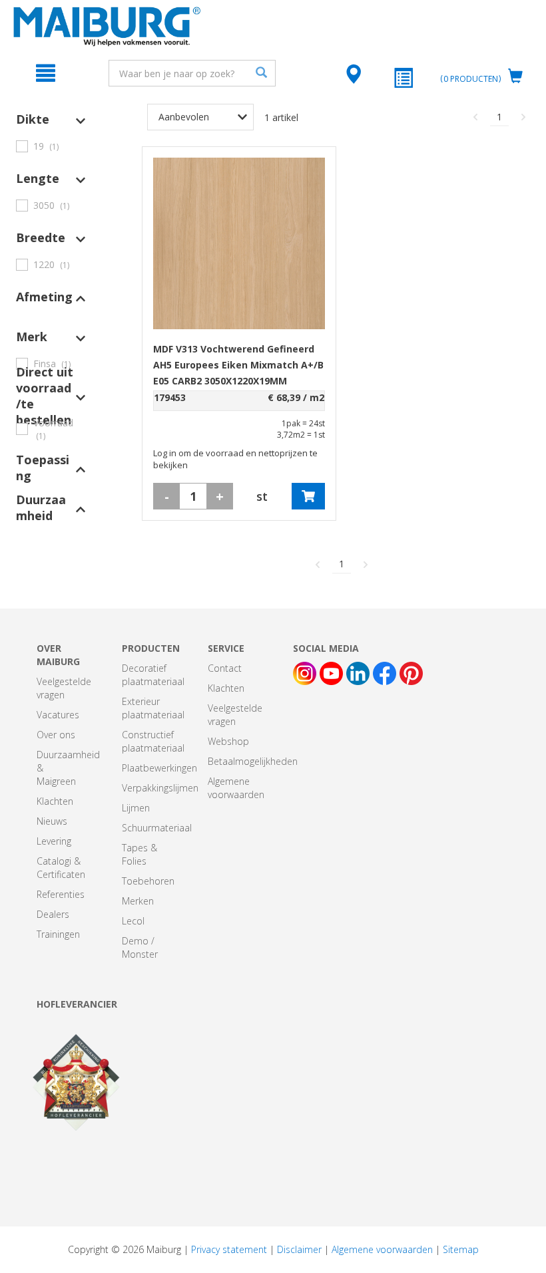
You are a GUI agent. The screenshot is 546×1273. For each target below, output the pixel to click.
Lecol (133, 921)
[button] (51, 119)
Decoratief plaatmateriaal (153, 675)
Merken (138, 901)
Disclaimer (299, 1249)
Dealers (53, 914)
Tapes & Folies (139, 854)
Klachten (55, 801)
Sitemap (461, 1249)
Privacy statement (229, 1249)
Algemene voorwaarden (236, 788)
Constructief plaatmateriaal (153, 741)
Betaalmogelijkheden (253, 761)
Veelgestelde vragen (64, 688)
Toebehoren (148, 881)
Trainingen (58, 934)
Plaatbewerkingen (159, 768)
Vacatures (58, 714)
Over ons (56, 734)
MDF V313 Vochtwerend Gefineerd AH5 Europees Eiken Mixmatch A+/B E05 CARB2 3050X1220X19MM (238, 365)
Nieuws (52, 821)
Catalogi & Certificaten (61, 868)
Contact (225, 668)
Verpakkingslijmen (160, 787)
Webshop (228, 741)
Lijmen (136, 807)
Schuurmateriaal (157, 827)
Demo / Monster (140, 947)
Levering (54, 841)
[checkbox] (51, 146)
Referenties (61, 894)
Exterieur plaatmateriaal (153, 708)
